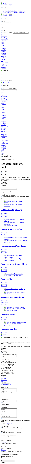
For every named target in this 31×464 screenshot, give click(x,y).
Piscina (12, 11)
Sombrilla (3, 50)
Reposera (3, 48)
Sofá (2, 34)
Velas (2, 64)
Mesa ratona (4, 36)
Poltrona (3, 37)
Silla (2, 47)
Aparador (3, 54)
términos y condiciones (11, 423)
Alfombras (4, 12)
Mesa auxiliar (4, 39)
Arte (2, 61)
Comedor (7, 11)
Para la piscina (5, 62)
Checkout (3, 450)
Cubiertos (3, 67)
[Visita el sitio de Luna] (6, 384)
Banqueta (3, 51)
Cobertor (3, 59)
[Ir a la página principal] (4, 3)
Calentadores (4, 65)
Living (3, 11)
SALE (25, 12)
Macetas (9, 12)
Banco (2, 42)
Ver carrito (3, 442)
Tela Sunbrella (21, 11)
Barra (16, 11)
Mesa (2, 45)
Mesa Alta (3, 53)
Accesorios (15, 12)
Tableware (21, 12)
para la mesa (4, 56)
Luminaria (3, 68)
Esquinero (3, 40)
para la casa (4, 58)
